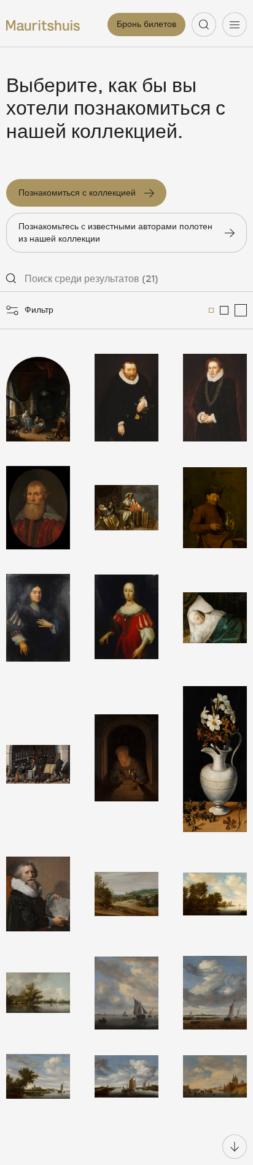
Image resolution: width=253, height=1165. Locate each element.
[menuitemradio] (211, 310)
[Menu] (234, 24)
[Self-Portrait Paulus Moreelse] (38, 894)
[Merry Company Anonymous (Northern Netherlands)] (126, 507)
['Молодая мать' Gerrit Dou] (38, 397)
